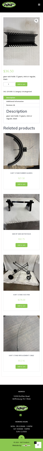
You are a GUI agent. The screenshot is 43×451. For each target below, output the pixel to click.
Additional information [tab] (15, 101)
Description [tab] (10, 98)
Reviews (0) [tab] (10, 105)
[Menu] (39, 4)
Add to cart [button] (21, 184)
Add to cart (21, 84)
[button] (36, 21)
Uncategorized (27, 92)
